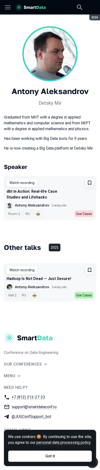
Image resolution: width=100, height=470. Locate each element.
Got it (50, 456)
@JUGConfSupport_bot (31, 416)
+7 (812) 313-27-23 (28, 397)
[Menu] (8, 7)
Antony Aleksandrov (32, 205)
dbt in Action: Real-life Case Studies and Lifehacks (32, 194)
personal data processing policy (63, 442)
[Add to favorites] (89, 183)
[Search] (79, 7)
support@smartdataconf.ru (34, 407)
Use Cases (84, 214)
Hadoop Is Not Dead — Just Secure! (39, 278)
